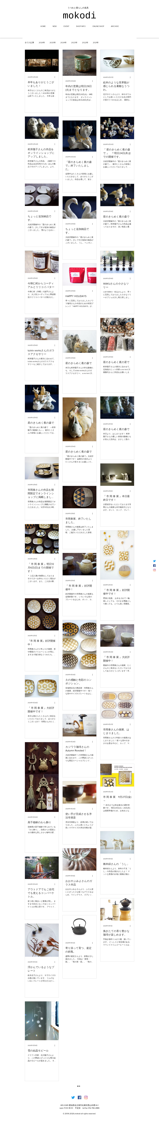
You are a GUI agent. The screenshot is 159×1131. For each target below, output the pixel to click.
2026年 (42, 43)
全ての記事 (29, 43)
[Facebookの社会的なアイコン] (154, 565)
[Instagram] (154, 570)
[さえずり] (154, 561)
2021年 (96, 43)
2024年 (63, 43)
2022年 (85, 43)
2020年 (106, 43)
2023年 (74, 43)
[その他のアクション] (55, 77)
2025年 (53, 43)
